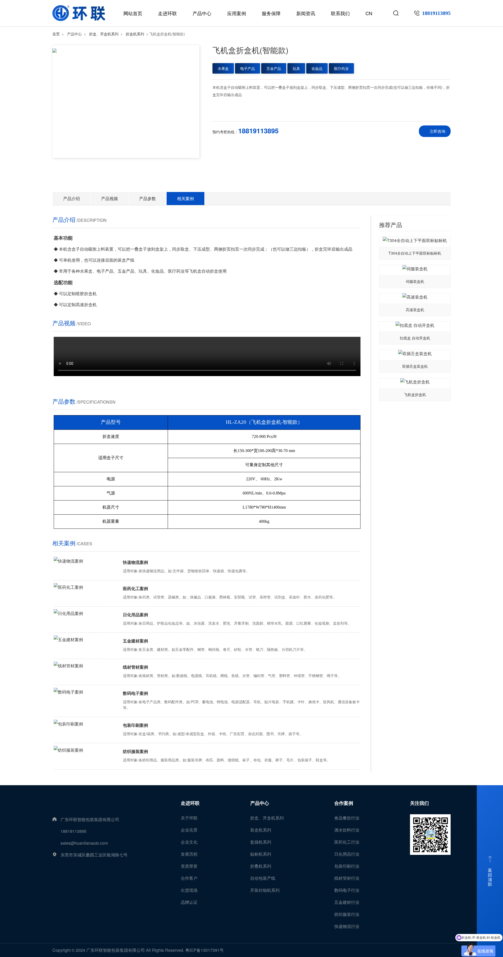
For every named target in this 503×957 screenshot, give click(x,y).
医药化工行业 (346, 842)
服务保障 (271, 13)
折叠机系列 (260, 866)
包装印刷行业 (346, 866)
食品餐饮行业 (346, 818)
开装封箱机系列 (265, 890)
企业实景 (189, 830)
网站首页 (132, 13)
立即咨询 (437, 131)
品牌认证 (189, 902)
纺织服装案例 (135, 751)
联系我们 (340, 13)
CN (368, 13)
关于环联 (189, 818)
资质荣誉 (189, 866)
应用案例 (236, 13)
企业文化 (189, 842)
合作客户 (189, 878)
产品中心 (202, 13)
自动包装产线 (262, 878)
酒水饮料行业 (346, 830)
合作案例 (343, 803)
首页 (56, 33)
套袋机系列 (260, 842)
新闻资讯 (305, 13)
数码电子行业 (346, 890)
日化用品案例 (135, 615)
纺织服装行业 (346, 914)
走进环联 (167, 13)
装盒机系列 (260, 830)
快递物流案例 (135, 562)
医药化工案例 (135, 588)
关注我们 (419, 803)
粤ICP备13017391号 (204, 950)
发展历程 (189, 854)
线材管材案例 (135, 667)
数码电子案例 (135, 693)
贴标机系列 (260, 854)
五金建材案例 (135, 641)
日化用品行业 (346, 854)
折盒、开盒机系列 (103, 33)
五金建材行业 (346, 902)
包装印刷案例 (135, 725)
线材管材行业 (346, 878)
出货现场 (189, 890)
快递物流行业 (346, 926)
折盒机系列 (135, 33)
